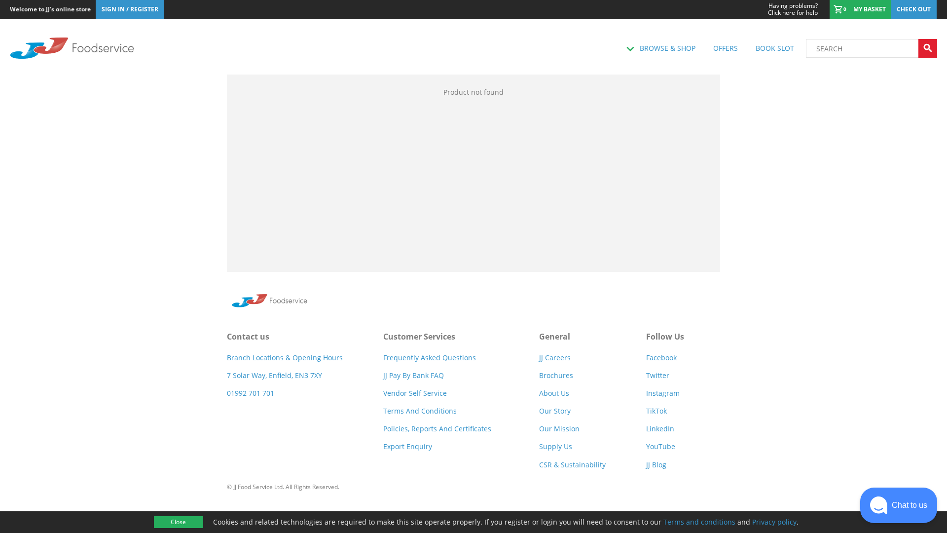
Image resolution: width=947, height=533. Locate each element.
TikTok (656, 411)
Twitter (657, 375)
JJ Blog (656, 464)
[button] (898, 505)
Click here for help (793, 9)
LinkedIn (660, 428)
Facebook (661, 357)
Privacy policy (774, 522)
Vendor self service (415, 393)
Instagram (663, 393)
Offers (725, 48)
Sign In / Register (130, 9)
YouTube (660, 446)
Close (178, 522)
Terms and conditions (699, 522)
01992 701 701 (250, 393)
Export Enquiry (407, 446)
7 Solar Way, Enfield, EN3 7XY (274, 375)
